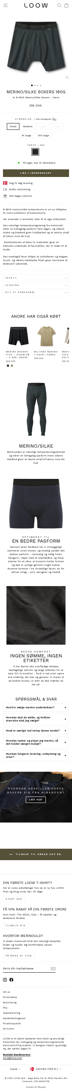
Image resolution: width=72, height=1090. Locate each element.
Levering (12, 285)
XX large (26, 135)
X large (57, 126)
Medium (28, 126)
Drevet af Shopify (36, 1087)
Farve (36, 145)
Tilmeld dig (16, 925)
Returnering (10, 1002)
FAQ (5, 1007)
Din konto (8, 1028)
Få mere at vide (19, 955)
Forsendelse (10, 997)
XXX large (43, 135)
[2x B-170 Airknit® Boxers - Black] (8, 365)
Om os (6, 992)
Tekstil (11, 278)
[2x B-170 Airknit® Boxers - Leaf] (12, 365)
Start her (14, 899)
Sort (35, 151)
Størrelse (33, 119)
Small (13, 126)
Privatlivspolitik (12, 1023)
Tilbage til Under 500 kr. (38, 854)
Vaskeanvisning (11, 1013)
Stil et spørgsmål (20, 292)
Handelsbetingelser (14, 1018)
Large (42, 126)
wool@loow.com (12, 1058)
